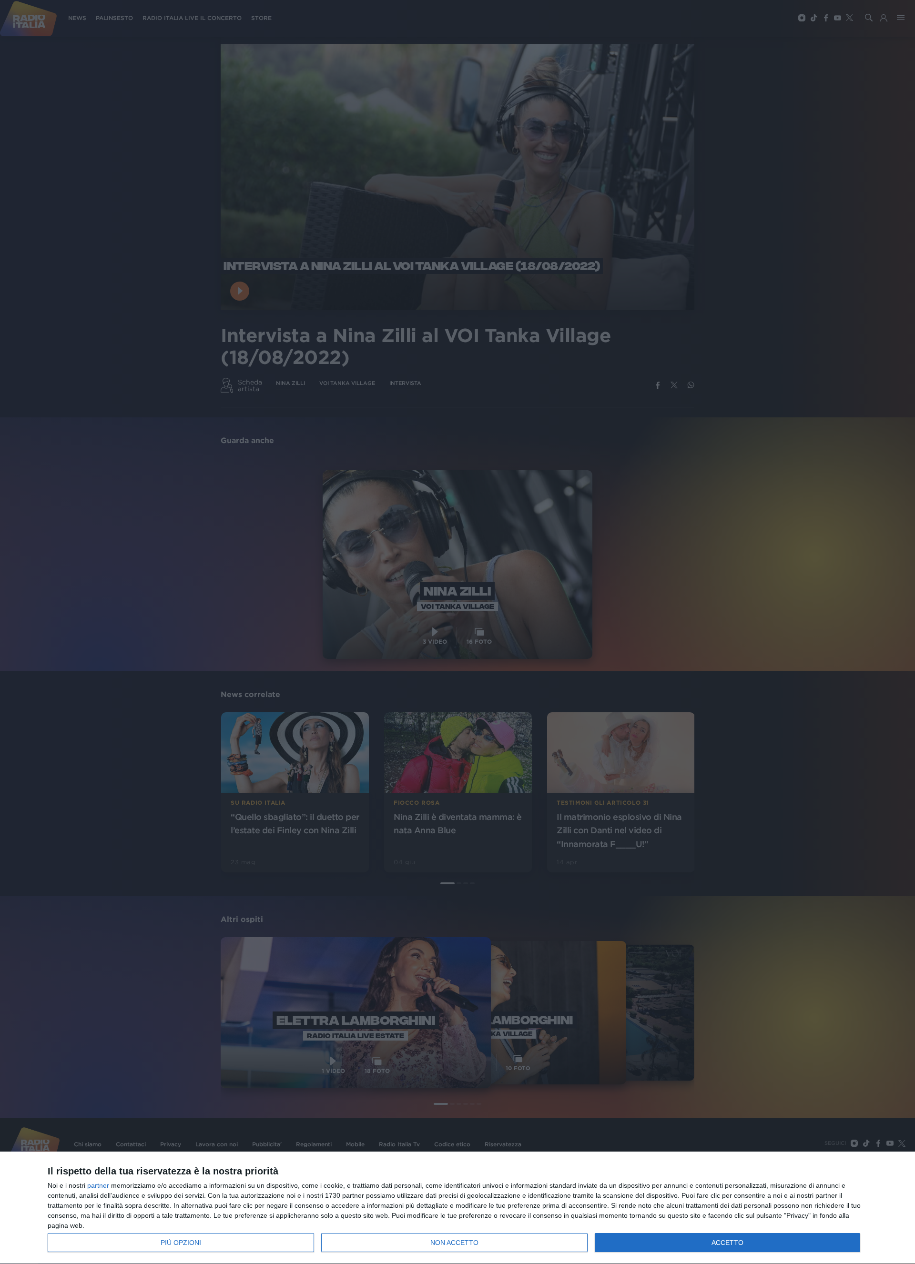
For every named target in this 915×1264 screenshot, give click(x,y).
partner (98, 1185)
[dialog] (457, 1208)
